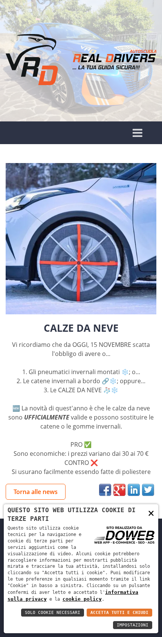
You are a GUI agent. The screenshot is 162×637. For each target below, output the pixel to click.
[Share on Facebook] (105, 490)
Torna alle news (36, 492)
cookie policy (82, 599)
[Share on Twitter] (148, 490)
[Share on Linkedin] (134, 490)
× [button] (151, 512)
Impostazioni (132, 625)
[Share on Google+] (119, 490)
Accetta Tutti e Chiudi (119, 612)
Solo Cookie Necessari (52, 612)
